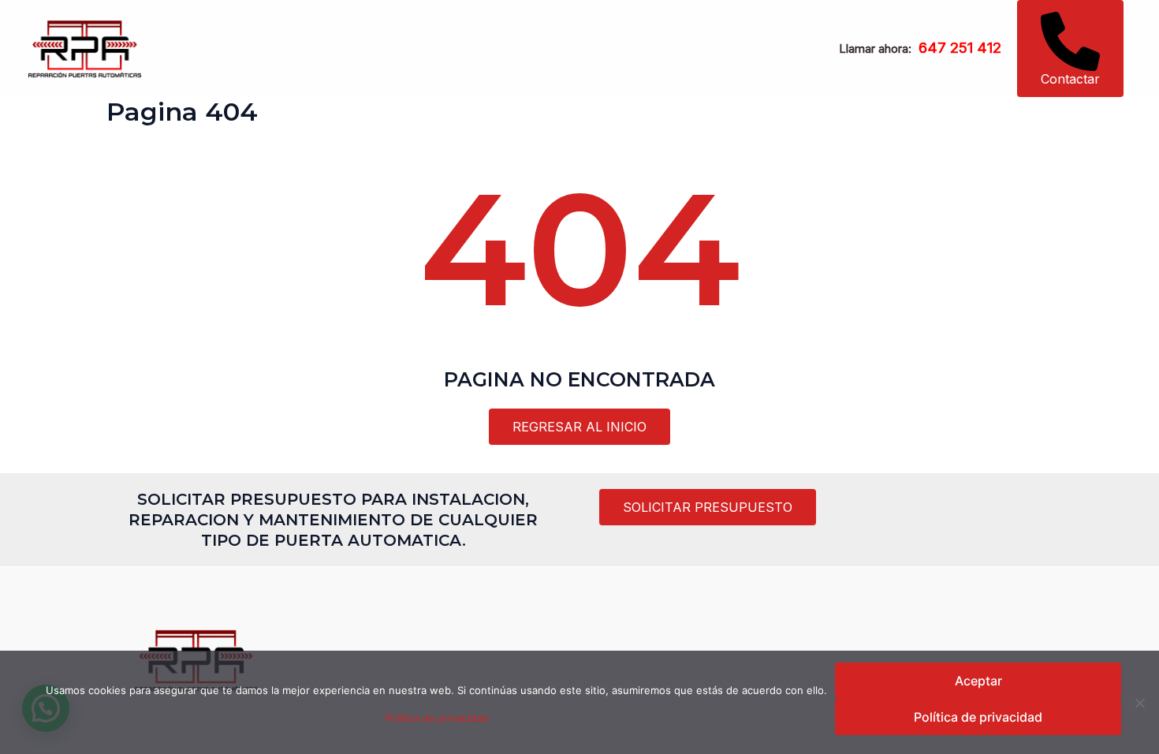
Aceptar (978, 681)
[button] (1070, 48)
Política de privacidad (436, 717)
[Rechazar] (1139, 703)
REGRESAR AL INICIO (579, 427)
